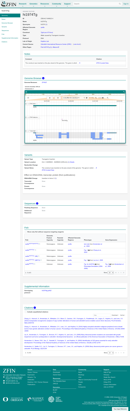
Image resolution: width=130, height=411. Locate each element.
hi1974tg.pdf (46, 290)
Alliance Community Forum (87, 379)
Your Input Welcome (120, 409)
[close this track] (28, 103)
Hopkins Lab (45, 41)
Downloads (56, 372)
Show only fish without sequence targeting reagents (45, 232)
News (80, 372)
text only (86, 244)
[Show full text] (79, 63)
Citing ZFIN (107, 382)
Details (72, 162)
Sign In (125, 4)
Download (115, 315)
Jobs (79, 377)
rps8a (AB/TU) (32, 260)
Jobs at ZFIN (108, 387)
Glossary (106, 375)
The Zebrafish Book (59, 381)
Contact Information (110, 384)
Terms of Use (122, 399)
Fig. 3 (86, 260)
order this (76, 44)
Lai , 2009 (98, 260)
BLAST (55, 390)
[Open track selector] (29, 97)
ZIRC (54, 383)
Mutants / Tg (32, 377)
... (78, 63)
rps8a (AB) (31, 256)
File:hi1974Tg (45, 47)
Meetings (81, 375)
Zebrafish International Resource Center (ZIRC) (56, 44)
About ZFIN (107, 379)
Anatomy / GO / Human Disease (38, 382)
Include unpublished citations (37, 312)
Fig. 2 (86, 250)
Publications (31, 384)
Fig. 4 (107, 264)
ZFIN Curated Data (102, 63)
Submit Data (57, 375)
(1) (51, 47)
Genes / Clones (32, 372)
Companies (82, 387)
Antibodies (31, 379)
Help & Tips (107, 372)
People (80, 382)
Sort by (122, 315)
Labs (79, 384)
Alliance (55, 47)
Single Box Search (109, 377)
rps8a (31, 244)
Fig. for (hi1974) (89, 264)
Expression (31, 375)
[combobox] (97, 4)
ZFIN (43, 82)
